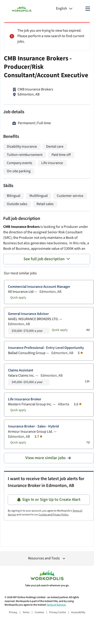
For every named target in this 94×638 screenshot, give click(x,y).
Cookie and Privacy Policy (53, 514)
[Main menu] (87, 8)
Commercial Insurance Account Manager (39, 286)
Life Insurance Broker (24, 399)
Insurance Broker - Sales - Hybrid (33, 426)
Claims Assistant (20, 370)
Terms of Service (55, 605)
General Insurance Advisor (28, 313)
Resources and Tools (44, 558)
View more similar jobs (45, 457)
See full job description (44, 259)
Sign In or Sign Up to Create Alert (51, 499)
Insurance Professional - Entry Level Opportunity (46, 347)
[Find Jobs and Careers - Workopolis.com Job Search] (21, 9)
